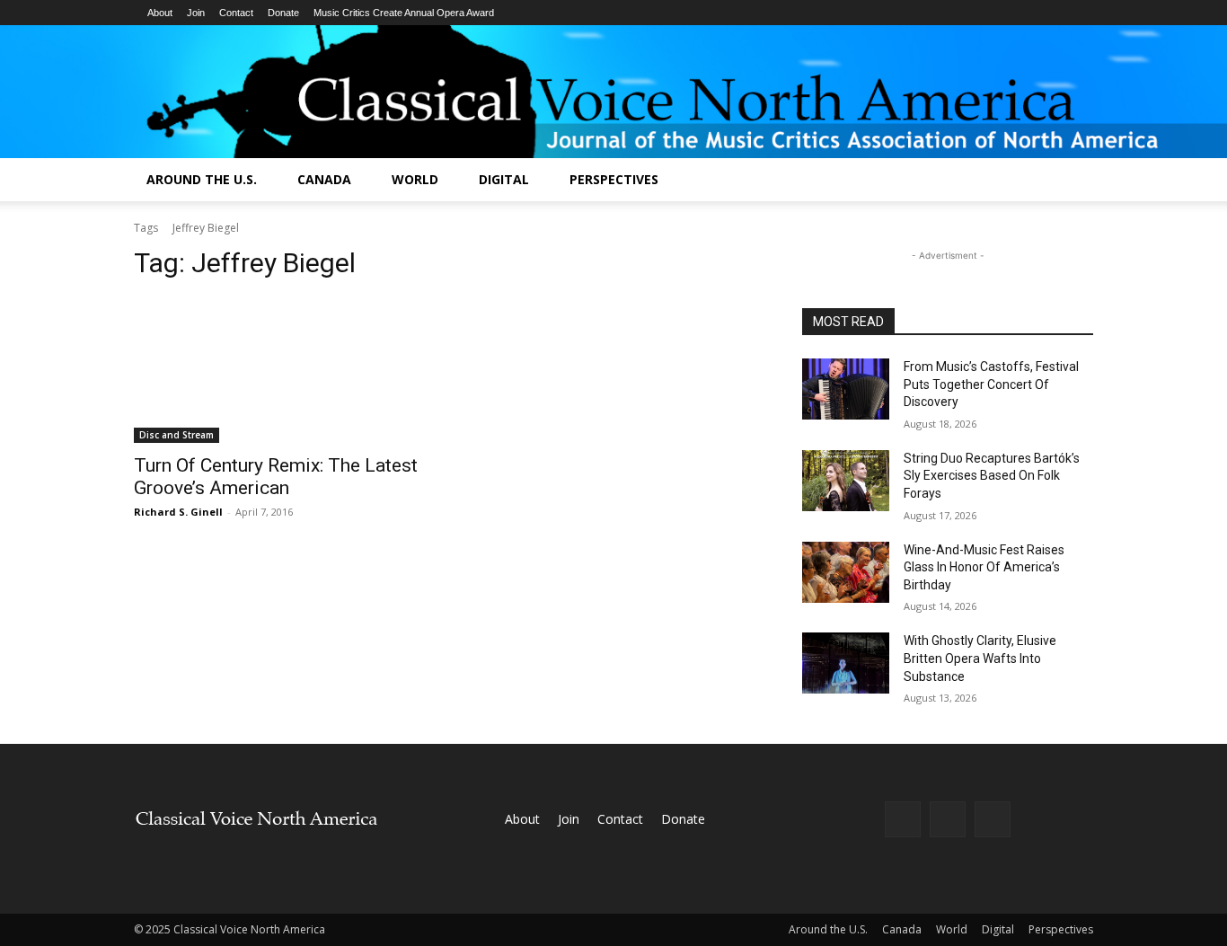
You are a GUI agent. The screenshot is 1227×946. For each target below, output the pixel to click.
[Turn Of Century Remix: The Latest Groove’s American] (279, 370)
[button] (1071, 181)
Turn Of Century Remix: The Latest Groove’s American (276, 477)
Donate (283, 12)
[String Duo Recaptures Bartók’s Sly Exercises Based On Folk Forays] (845, 480)
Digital (504, 179)
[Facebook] (903, 819)
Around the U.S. (201, 179)
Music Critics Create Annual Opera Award (403, 12)
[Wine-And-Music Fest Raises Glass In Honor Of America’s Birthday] (845, 572)
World (415, 179)
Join (196, 12)
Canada (324, 179)
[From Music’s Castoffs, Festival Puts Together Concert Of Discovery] (845, 389)
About (159, 12)
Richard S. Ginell (178, 511)
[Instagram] (948, 819)
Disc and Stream (176, 435)
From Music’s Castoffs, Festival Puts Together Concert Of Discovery (991, 384)
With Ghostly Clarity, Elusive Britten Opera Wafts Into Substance (980, 658)
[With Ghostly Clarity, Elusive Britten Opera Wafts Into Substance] (845, 663)
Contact (236, 12)
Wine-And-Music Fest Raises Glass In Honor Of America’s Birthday (984, 567)
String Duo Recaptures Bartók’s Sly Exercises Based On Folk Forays (992, 475)
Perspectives (613, 179)
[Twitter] (993, 819)
